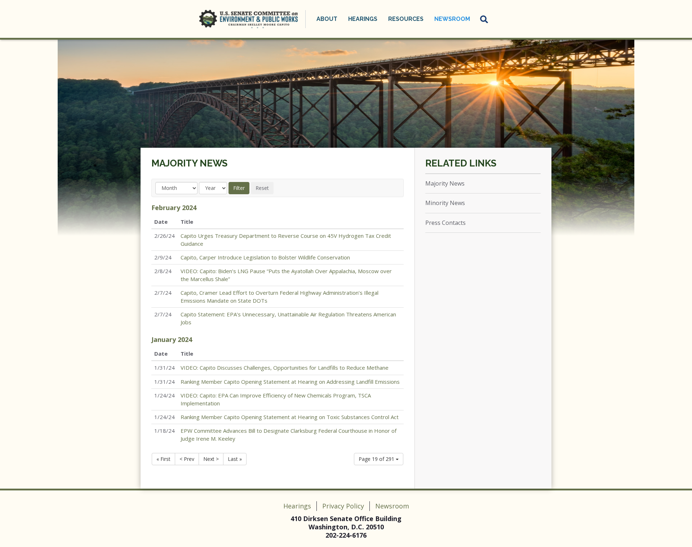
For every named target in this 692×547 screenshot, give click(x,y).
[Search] (484, 19)
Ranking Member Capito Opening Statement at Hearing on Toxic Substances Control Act (290, 417)
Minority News (445, 203)
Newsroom (392, 506)
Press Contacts (445, 223)
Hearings (297, 506)
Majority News (189, 163)
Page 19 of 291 (377, 458)
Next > (211, 458)
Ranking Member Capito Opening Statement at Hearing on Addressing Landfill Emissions (290, 381)
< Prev (186, 458)
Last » (235, 458)
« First (163, 458)
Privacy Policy (343, 506)
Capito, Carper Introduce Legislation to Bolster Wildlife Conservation (265, 257)
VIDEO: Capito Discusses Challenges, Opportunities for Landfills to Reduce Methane (285, 367)
